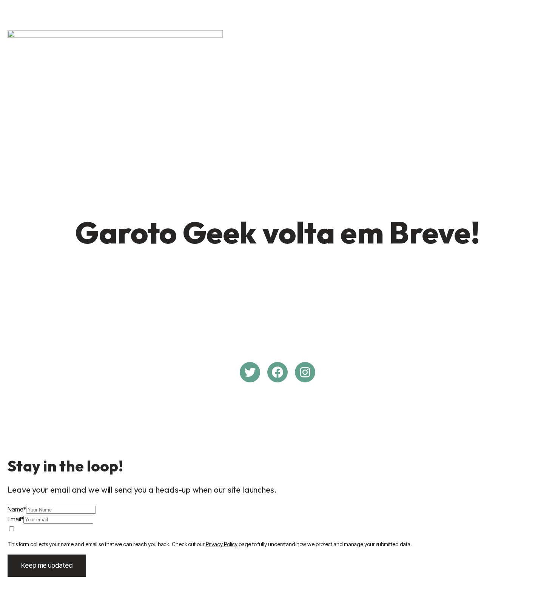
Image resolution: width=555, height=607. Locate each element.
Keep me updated (46, 565)
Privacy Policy (222, 544)
